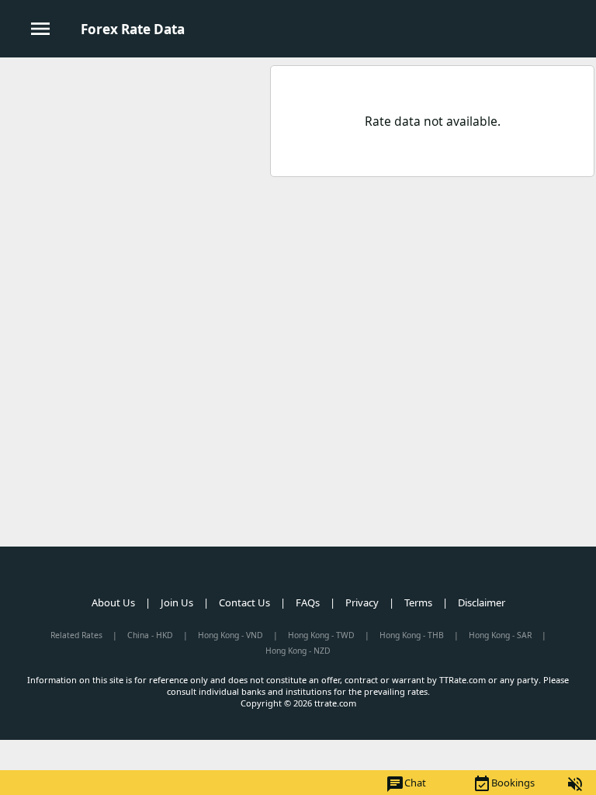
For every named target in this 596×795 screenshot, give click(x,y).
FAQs (308, 602)
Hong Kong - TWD (321, 635)
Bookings (504, 784)
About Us (113, 602)
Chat (406, 784)
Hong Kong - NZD (298, 650)
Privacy (362, 602)
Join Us (177, 602)
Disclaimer (481, 602)
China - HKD (150, 635)
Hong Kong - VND (230, 635)
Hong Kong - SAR (500, 635)
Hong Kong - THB (411, 635)
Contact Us (244, 602)
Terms (418, 602)
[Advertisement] (134, 170)
